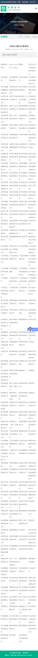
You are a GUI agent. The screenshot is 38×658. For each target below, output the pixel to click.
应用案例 (27, 37)
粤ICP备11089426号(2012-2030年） (22, 655)
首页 (21, 37)
